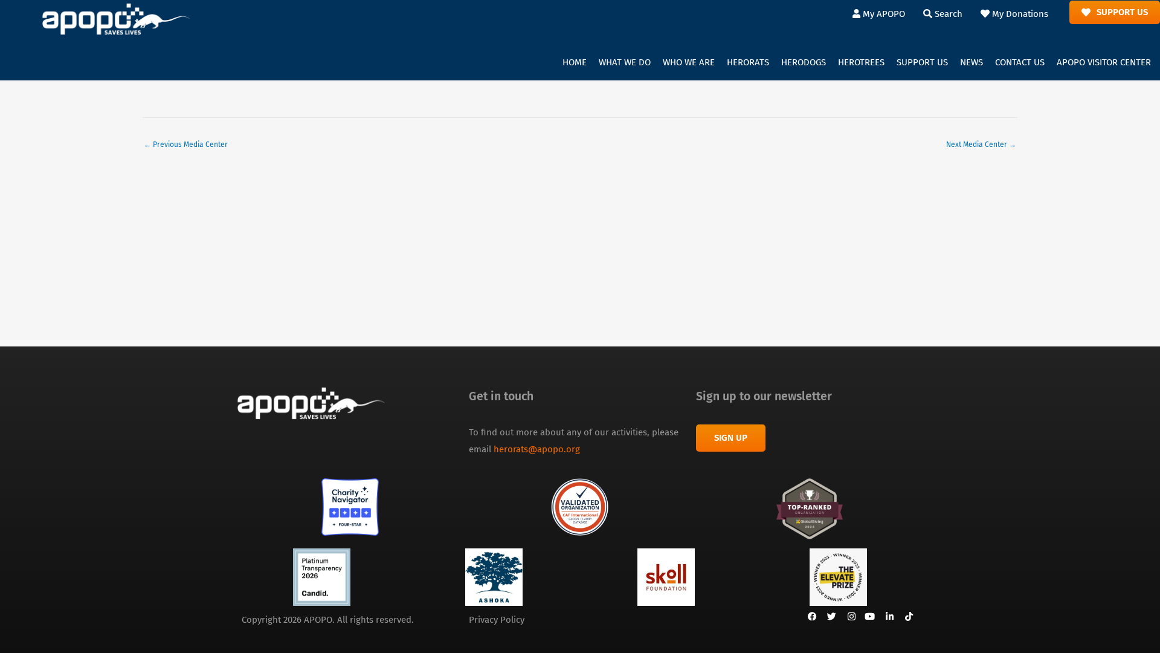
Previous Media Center (186, 144)
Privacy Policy (496, 619)
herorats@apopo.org (537, 449)
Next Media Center (981, 144)
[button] (625, 62)
